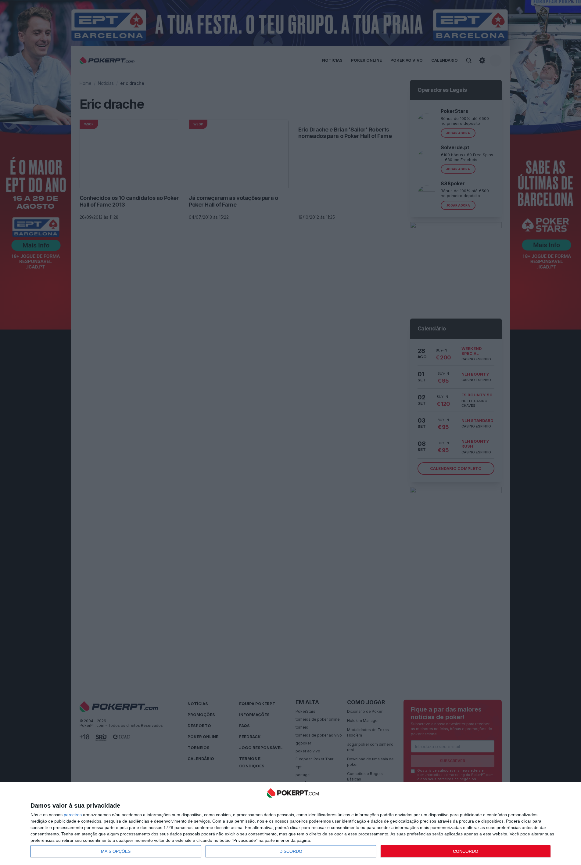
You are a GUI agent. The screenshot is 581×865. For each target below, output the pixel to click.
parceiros (73, 815)
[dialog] (293, 823)
